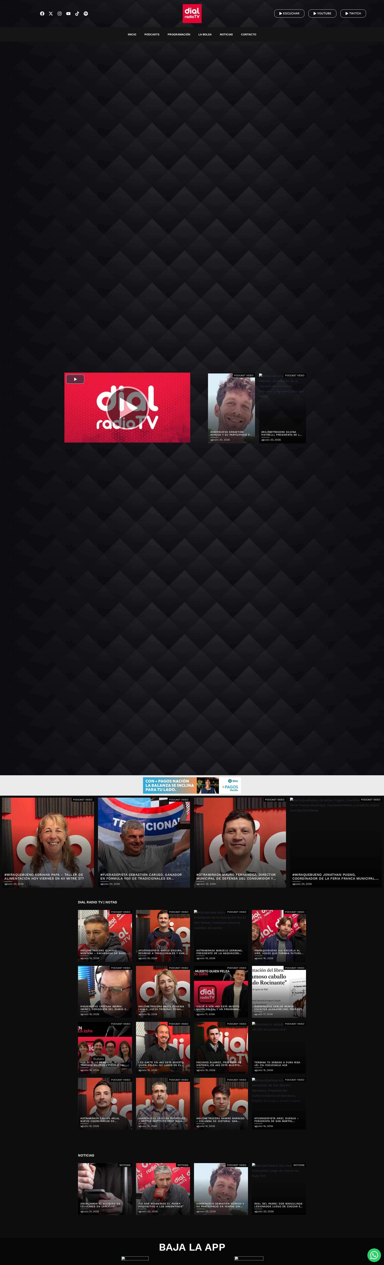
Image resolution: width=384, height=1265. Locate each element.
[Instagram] (60, 14)
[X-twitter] (51, 14)
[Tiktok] (77, 14)
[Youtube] (68, 14)
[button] (296, 34)
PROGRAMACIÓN (179, 34)
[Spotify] (86, 14)
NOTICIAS (226, 34)
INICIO (132, 34)
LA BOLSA (205, 34)
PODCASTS (151, 34)
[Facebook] (42, 14)
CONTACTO (248, 34)
